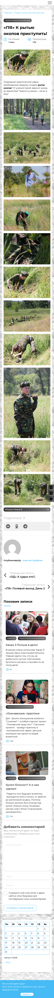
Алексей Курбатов (32, 560)
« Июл (7, 962)
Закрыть (27, 994)
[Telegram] (25, 526)
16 (45, 938)
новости (11, 638)
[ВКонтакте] (8, 526)
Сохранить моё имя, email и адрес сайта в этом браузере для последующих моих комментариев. (27, 896)
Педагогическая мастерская (17, 20)
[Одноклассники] (17, 526)
